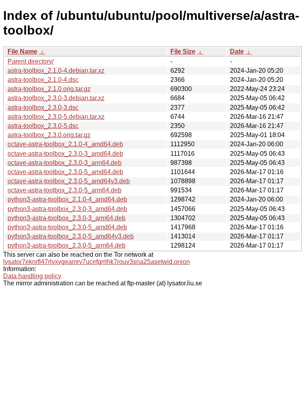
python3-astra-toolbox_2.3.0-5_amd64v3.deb (71, 236)
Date (237, 51)
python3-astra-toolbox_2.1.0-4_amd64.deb (67, 199)
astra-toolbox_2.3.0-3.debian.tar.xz (56, 98)
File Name (22, 51)
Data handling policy (32, 276)
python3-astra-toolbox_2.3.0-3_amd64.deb (67, 208)
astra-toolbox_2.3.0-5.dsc (43, 125)
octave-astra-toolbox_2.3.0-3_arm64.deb (65, 162)
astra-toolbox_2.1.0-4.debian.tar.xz (56, 70)
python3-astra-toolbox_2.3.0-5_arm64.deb (66, 245)
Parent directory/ (31, 61)
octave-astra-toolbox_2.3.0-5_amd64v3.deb (69, 181)
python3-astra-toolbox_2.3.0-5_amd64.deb (67, 227)
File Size (182, 51)
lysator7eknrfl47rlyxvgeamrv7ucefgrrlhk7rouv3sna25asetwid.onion (96, 261)
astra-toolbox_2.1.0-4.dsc (43, 79)
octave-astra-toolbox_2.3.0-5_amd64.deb (65, 172)
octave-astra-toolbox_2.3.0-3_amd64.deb (65, 153)
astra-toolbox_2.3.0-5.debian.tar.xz (56, 116)
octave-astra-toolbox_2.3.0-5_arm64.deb (65, 190)
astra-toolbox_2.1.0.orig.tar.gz (49, 88)
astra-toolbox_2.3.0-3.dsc (43, 107)
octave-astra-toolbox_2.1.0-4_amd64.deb (65, 144)
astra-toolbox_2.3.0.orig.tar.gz (49, 135)
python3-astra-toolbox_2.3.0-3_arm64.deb (66, 218)
